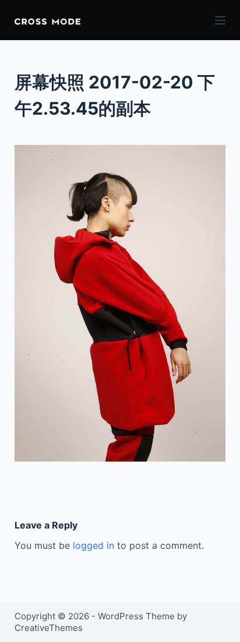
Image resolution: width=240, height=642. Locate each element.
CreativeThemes (49, 627)
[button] (47, 20)
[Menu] (220, 20)
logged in (93, 545)
